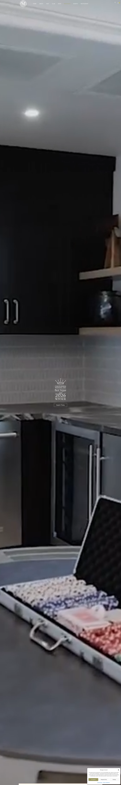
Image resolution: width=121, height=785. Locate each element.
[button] (118, 770)
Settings (114, 779)
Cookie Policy (99, 782)
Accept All (93, 779)
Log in (115, 3)
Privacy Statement (106, 782)
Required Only (104, 779)
